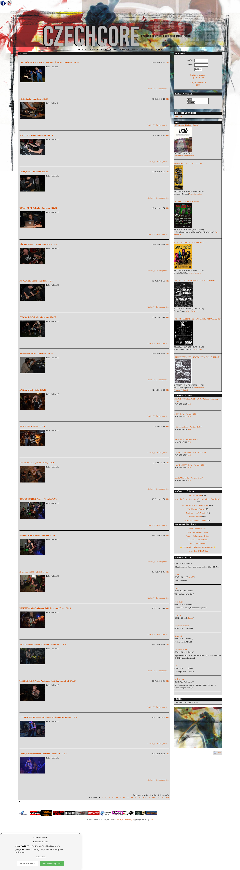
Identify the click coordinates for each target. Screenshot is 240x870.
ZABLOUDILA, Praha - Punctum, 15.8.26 (38, 317)
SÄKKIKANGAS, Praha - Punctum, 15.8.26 (38, 244)
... (175, 561)
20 (109, 798)
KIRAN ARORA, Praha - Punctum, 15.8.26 (38, 208)
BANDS (135, 49)
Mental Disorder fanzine (195, 509)
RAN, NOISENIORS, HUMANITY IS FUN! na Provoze (194, 281)
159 (167, 798)
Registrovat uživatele (197, 75)
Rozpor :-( (178, 636)
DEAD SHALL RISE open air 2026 (187, 202)
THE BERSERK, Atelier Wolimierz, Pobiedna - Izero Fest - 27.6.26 (48, 681)
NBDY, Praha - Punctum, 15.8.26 (34, 172)
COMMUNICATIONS (119, 49)
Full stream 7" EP (180, 650)
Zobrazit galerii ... (162, 89)
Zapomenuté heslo (197, 77)
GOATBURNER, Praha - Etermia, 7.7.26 (37, 535)
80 (132, 798)
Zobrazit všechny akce (182, 390)
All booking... (179, 116)
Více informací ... (190, 156)
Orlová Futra (178, 156)
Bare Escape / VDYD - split (195, 513)
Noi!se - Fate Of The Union (198, 551)
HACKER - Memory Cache (198, 540)
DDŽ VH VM (179, 679)
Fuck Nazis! (178, 602)
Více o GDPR (41, 857)
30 (113, 798)
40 (117, 798)
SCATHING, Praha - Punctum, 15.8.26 (36, 135)
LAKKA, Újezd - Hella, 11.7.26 (33, 390)
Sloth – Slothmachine (197, 543)
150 (162, 798)
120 (149, 798)
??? (175, 666)
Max (151, 819)
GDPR (198, 85)
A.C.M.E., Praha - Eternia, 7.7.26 (34, 572)
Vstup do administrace (198, 83)
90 (135, 798)
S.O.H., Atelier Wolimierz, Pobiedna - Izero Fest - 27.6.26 (44, 754)
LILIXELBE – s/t (195, 495)
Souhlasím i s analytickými (52, 863)
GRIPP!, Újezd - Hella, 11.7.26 (32, 426)
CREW (159, 49)
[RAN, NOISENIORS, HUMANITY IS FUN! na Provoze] (198, 294)
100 (139, 798)
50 (120, 798)
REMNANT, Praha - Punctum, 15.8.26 (36, 353)
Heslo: (190, 65)
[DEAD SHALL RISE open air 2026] (198, 215)
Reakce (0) (151, 89)
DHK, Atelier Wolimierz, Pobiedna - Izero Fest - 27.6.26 (43, 645)
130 (153, 798)
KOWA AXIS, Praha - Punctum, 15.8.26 (37, 281)
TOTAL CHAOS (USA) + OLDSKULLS (189, 242)
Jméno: (190, 60)
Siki (167, 63)
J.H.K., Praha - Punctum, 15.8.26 (34, 99)
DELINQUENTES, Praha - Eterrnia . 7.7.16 (38, 499)
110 (144, 798)
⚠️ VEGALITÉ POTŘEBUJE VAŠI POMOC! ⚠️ (198, 547)
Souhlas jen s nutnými (27, 863)
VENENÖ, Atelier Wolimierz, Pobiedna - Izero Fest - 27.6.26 (45, 608)
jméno (176, 588)
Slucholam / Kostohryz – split (195, 520)
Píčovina (177, 615)
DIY (151, 49)
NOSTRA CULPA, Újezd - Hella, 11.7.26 (37, 463)
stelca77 (191, 577)
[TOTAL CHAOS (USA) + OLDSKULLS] (198, 256)
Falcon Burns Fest (195, 517)
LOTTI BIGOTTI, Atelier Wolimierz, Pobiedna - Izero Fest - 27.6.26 (48, 717)
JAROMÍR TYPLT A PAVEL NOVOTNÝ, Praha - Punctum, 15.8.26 (49, 63)
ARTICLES (82, 49)
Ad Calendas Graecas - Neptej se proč (195, 505)
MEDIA (104, 49)
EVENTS (94, 49)
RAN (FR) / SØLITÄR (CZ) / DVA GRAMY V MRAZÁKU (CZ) (197, 319)
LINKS (144, 49)
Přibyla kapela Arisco (182, 626)
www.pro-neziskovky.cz (125, 819)
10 (105, 798)
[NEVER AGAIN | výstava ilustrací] (198, 139)
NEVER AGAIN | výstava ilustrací (186, 125)
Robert (190, 618)
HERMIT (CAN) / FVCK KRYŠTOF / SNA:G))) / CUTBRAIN (197, 357)
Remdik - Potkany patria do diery (198, 536)
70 (128, 798)
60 (124, 798)
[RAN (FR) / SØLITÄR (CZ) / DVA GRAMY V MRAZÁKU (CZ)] (198, 333)
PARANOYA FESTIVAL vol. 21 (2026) (188, 163)
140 (158, 798)
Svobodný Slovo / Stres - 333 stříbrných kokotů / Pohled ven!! (197, 499)
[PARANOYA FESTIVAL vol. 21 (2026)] (198, 177)
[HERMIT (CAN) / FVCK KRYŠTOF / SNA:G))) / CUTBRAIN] (198, 371)
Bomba (177, 575)
